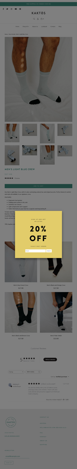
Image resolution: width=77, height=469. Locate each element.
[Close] (62, 211)
